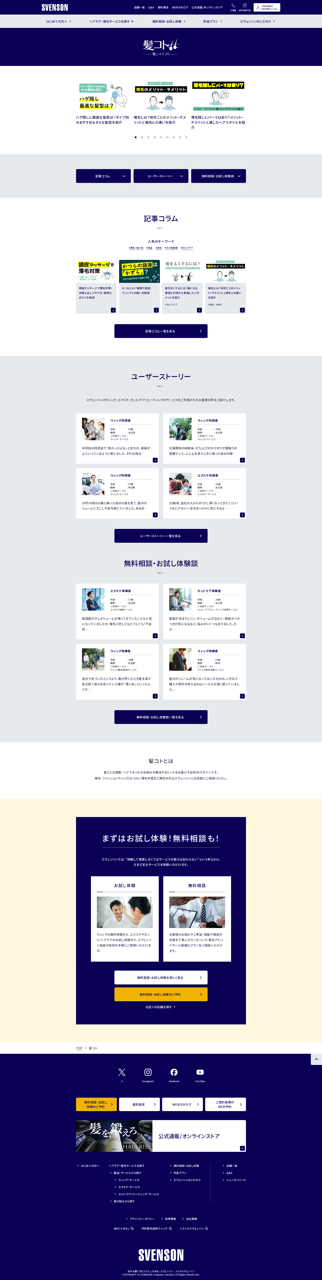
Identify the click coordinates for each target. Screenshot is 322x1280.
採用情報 (170, 1219)
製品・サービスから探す (128, 1173)
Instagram (148, 1081)
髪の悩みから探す (124, 1201)
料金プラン (180, 1173)
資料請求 (163, 7)
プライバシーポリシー (142, 1219)
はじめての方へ (90, 1166)
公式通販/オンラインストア (207, 7)
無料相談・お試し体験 (186, 1166)
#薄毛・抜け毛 (136, 247)
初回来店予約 (245, 10)
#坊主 (149, 247)
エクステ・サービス (129, 1187)
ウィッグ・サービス (129, 1180)
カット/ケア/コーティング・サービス (138, 1194)
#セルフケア (187, 247)
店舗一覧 (139, 7)
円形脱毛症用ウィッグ (155, 1228)
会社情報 (191, 1219)
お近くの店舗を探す (159, 1007)
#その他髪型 (171, 247)
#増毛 (159, 247)
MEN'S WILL (121, 1228)
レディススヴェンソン (192, 1228)
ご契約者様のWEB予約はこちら (269, 7)
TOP (79, 1048)
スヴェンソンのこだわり (187, 1180)
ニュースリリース (236, 1180)
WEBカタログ (180, 7)
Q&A (151, 7)
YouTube (200, 1081)
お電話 (233, 10)
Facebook (174, 1081)
